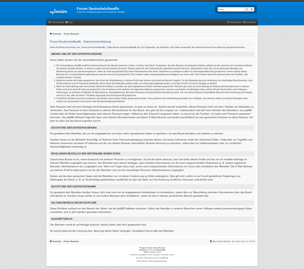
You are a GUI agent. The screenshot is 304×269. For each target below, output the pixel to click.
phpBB (142, 255)
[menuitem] (68, 22)
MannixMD (161, 250)
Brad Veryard (159, 248)
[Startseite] (61, 9)
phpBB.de (164, 258)
